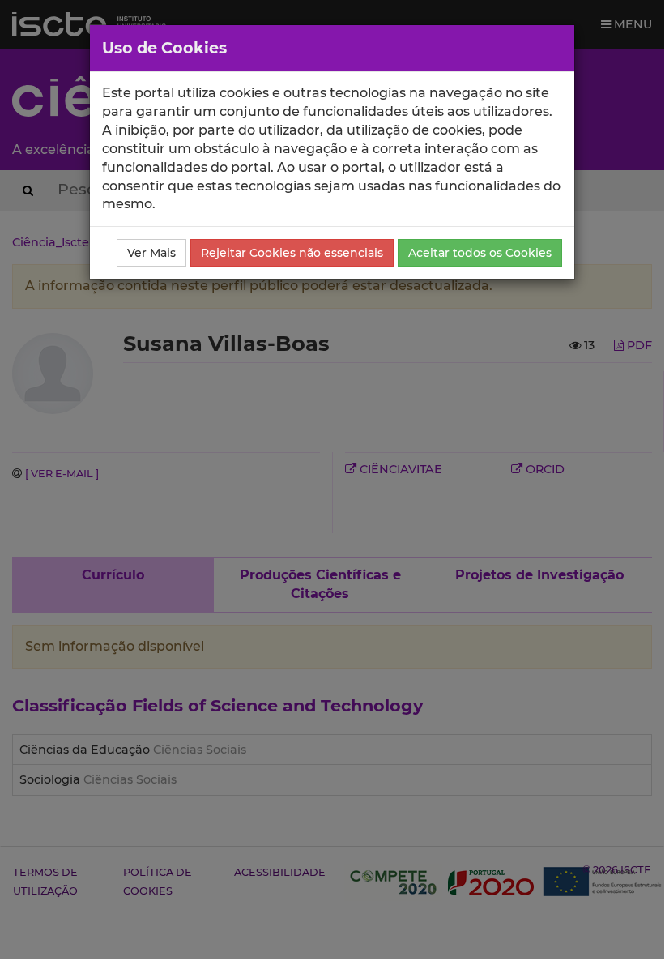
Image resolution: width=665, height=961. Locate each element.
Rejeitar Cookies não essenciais (292, 253)
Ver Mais (151, 253)
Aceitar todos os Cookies (480, 253)
